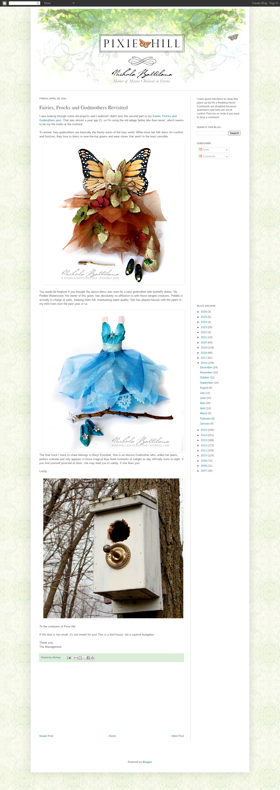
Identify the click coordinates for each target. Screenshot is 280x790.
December (206, 367)
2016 (204, 362)
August (204, 387)
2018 (204, 352)
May (203, 403)
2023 (204, 327)
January (205, 423)
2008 (204, 465)
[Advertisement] (111, 698)
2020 (204, 342)
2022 (204, 332)
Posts (205, 149)
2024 (204, 322)
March (204, 413)
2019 (204, 347)
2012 (204, 445)
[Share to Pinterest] (92, 658)
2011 (204, 450)
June (203, 398)
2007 (204, 470)
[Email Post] (69, 657)
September (207, 382)
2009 (204, 460)
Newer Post (46, 736)
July (202, 393)
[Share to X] (84, 658)
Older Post (177, 736)
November (206, 372)
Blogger (147, 762)
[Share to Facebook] (88, 658)
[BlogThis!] (80, 658)
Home (112, 736)
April (203, 408)
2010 (204, 455)
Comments (208, 156)
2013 (204, 440)
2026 (204, 311)
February (205, 418)
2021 (204, 337)
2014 (204, 435)
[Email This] (76, 658)
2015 (204, 429)
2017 (204, 357)
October (205, 377)
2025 (204, 317)
